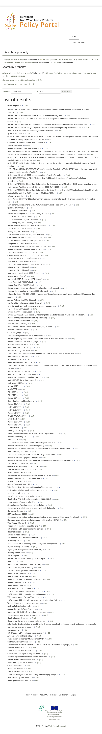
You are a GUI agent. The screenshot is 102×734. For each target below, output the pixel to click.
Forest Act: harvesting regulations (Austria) (24, 580)
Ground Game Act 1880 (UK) (18, 484)
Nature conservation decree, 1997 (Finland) (25, 250)
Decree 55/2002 (14, 398)
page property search (42, 63)
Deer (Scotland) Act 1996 (17, 452)
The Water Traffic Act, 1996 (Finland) (22, 258)
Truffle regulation (14, 541)
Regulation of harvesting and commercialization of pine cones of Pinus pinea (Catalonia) (43, 517)
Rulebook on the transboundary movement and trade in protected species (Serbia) (40, 354)
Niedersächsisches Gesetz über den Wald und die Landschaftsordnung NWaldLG (39, 461)
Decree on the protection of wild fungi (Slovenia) (27, 318)
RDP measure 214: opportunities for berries (25, 529)
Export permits (13, 630)
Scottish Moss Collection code (19, 588)
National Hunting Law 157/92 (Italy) (21, 374)
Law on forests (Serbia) (16, 276)
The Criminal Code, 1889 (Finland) (21, 253)
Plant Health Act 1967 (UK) (18, 464)
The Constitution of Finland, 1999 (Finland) (24, 264)
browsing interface (33, 60)
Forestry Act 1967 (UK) (16, 431)
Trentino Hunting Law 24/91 (18, 351)
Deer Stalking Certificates (17, 577)
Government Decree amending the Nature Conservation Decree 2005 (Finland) (39, 205)
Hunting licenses (14, 532)
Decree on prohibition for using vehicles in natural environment (33, 288)
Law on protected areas (16, 535)
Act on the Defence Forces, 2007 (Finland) (24, 241)
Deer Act (11, 562)
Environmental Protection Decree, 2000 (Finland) (27, 247)
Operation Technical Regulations (20, 401)
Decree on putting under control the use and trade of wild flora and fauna (37, 339)
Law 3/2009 (12, 389)
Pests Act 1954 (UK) (15, 481)
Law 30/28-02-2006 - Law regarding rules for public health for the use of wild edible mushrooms (46, 315)
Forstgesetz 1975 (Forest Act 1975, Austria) (24, 279)
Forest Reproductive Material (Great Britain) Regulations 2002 (32, 434)
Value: (35, 92)
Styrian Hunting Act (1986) (18, 547)
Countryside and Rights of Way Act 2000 (23, 654)
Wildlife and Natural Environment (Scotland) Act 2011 (29, 475)
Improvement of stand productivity (21, 502)
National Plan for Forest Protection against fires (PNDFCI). (30, 131)
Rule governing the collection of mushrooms (25, 336)
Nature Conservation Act (17, 583)
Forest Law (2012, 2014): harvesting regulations (26, 612)
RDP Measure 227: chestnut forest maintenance (26, 594)
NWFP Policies (42, 726)
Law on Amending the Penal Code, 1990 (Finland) (27, 214)
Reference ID (38, 73)
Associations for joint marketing (20, 568)
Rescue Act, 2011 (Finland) (18, 270)
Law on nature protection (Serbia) (21, 660)
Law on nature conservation (18, 321)
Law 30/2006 (12, 440)
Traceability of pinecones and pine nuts (23, 603)
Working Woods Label (16, 553)
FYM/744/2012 (13, 395)
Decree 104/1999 (14, 386)
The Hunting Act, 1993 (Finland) (20, 223)
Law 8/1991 (12, 419)
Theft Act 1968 (13, 428)
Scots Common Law (15, 473)
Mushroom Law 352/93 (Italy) (19, 348)
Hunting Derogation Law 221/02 (20, 363)
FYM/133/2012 (13, 392)
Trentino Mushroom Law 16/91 (19, 371)
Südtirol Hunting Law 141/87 (18, 357)
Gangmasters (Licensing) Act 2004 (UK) (23, 467)
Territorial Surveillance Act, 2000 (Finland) (24, 303)
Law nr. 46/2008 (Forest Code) (19, 312)
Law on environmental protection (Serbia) (24, 377)
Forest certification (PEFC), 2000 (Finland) (24, 565)
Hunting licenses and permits (19, 681)
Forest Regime (13, 106)
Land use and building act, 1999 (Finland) (24, 273)
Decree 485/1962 (14, 404)
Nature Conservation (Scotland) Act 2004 (23, 478)
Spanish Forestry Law (15, 208)
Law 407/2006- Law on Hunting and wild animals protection (31, 306)
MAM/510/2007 (14, 407)
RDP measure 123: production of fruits (22, 538)
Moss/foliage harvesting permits (20, 496)
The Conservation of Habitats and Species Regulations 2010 (31, 443)
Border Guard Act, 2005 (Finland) (20, 285)
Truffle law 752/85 (14, 360)
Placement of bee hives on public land (22, 526)
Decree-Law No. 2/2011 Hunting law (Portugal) (26, 559)
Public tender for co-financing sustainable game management (32, 544)
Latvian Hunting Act (15, 196)
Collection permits (14, 666)
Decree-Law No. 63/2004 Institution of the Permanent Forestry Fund (34, 116)
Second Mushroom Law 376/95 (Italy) (22, 342)
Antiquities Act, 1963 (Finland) (19, 244)
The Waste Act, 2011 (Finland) (19, 229)
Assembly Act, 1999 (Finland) (19, 261)
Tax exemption (13, 556)
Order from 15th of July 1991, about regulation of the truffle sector (34, 175)
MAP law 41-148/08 (15, 383)
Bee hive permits (14, 493)
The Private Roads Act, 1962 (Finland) (22, 220)
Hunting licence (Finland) (17, 618)
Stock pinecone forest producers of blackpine (25, 505)
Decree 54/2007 (14, 413)
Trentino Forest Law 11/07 (18, 330)
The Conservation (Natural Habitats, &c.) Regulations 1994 (31, 455)
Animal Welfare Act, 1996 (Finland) (21, 300)
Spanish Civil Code (14, 134)
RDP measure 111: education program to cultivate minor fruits (32, 600)
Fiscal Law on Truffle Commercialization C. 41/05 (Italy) (29, 327)
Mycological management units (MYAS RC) (24, 550)
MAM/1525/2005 (14, 410)
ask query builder (66, 63)
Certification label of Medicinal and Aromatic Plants (28, 490)
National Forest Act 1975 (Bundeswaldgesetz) (25, 446)
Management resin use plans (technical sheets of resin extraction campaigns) (38, 645)
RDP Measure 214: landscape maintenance (24, 633)
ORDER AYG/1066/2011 (16, 416)
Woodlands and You (15, 669)
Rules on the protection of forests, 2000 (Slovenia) (27, 291)
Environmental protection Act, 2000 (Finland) (25, 235)
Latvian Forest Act (14, 146)
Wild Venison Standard (16, 523)
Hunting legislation (15, 585)
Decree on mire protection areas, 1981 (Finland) (27, 226)
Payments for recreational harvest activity (24, 591)
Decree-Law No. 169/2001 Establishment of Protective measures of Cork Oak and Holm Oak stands (47, 125)
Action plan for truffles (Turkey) (20, 636)
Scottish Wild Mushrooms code (19, 642)
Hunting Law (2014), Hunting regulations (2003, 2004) (29, 499)
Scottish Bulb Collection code (19, 606)
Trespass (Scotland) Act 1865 (18, 437)
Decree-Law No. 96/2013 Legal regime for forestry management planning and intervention (44, 128)
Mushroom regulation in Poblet (20, 663)
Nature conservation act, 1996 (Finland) (23, 149)
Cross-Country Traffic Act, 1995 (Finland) (23, 256)
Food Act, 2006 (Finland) (17, 324)
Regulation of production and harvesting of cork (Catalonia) (31, 508)
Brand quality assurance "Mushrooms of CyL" (25, 639)
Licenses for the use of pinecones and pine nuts (26, 621)
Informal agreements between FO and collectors (27, 657)
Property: (6, 92)
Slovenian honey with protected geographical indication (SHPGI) (33, 520)
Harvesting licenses (15, 511)
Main (74, 36)
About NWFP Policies (48, 695)
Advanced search (79, 43)
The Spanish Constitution (17, 211)
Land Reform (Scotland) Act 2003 (20, 470)
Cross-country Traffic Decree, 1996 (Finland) (25, 238)
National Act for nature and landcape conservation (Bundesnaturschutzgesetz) (38, 449)
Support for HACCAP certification (20, 609)
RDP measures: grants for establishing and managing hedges (31, 675)
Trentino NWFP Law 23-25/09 (19, 345)
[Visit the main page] (36, 21)
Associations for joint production (20, 651)
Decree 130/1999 (14, 422)
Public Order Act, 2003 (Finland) (20, 282)
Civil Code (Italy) (14, 333)
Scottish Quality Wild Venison (19, 678)
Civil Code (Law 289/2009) (18, 309)
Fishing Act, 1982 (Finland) (18, 232)
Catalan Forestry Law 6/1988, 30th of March (25, 143)
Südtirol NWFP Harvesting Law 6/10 (21, 380)
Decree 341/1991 (14, 425)
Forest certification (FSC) (17, 574)
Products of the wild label (17, 648)
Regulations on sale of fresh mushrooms (23, 615)
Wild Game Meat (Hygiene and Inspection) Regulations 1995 (31, 487)
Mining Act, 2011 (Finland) (18, 267)
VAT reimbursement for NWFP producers (23, 597)
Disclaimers (63, 695)
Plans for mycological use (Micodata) (22, 571)
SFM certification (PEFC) (17, 514)
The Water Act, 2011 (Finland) (19, 217)
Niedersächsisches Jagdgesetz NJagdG (22, 458)
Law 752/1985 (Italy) (15, 672)
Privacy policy (31, 695)
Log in (73, 695)
